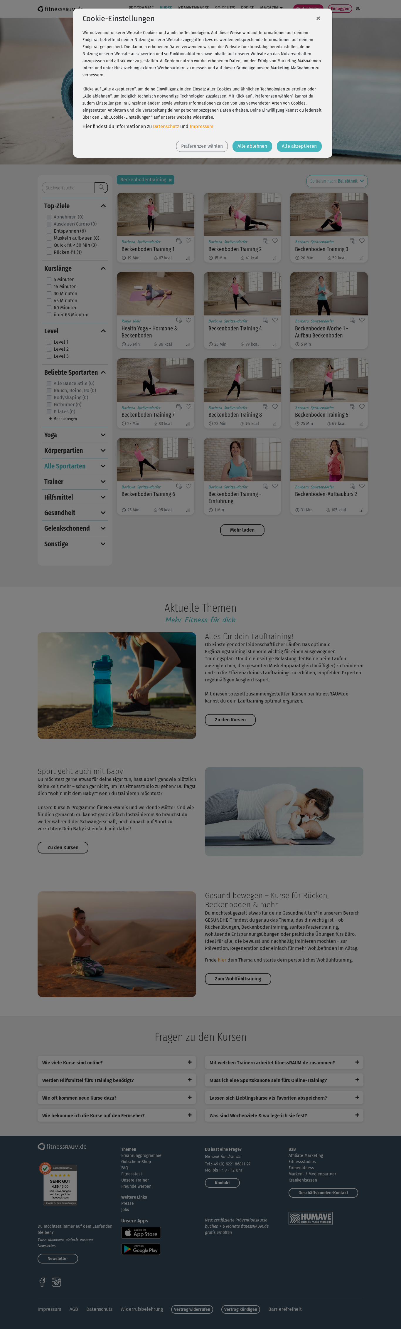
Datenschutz (166, 126)
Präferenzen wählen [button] (202, 146)
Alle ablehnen (252, 146)
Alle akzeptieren (299, 146)
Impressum (201, 126)
